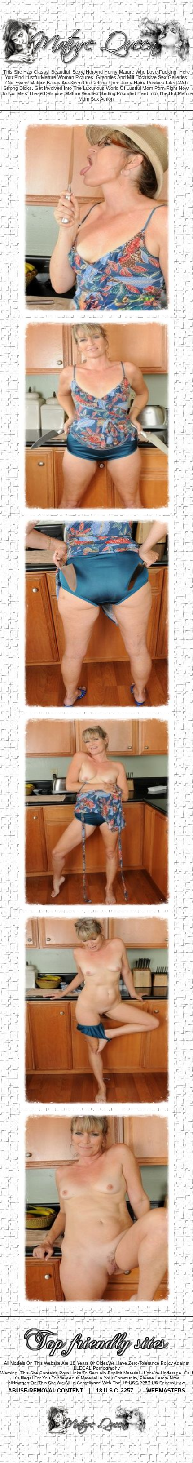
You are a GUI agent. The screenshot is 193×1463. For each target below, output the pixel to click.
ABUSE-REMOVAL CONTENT (45, 1391)
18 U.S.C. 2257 (114, 1391)
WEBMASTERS (165, 1391)
